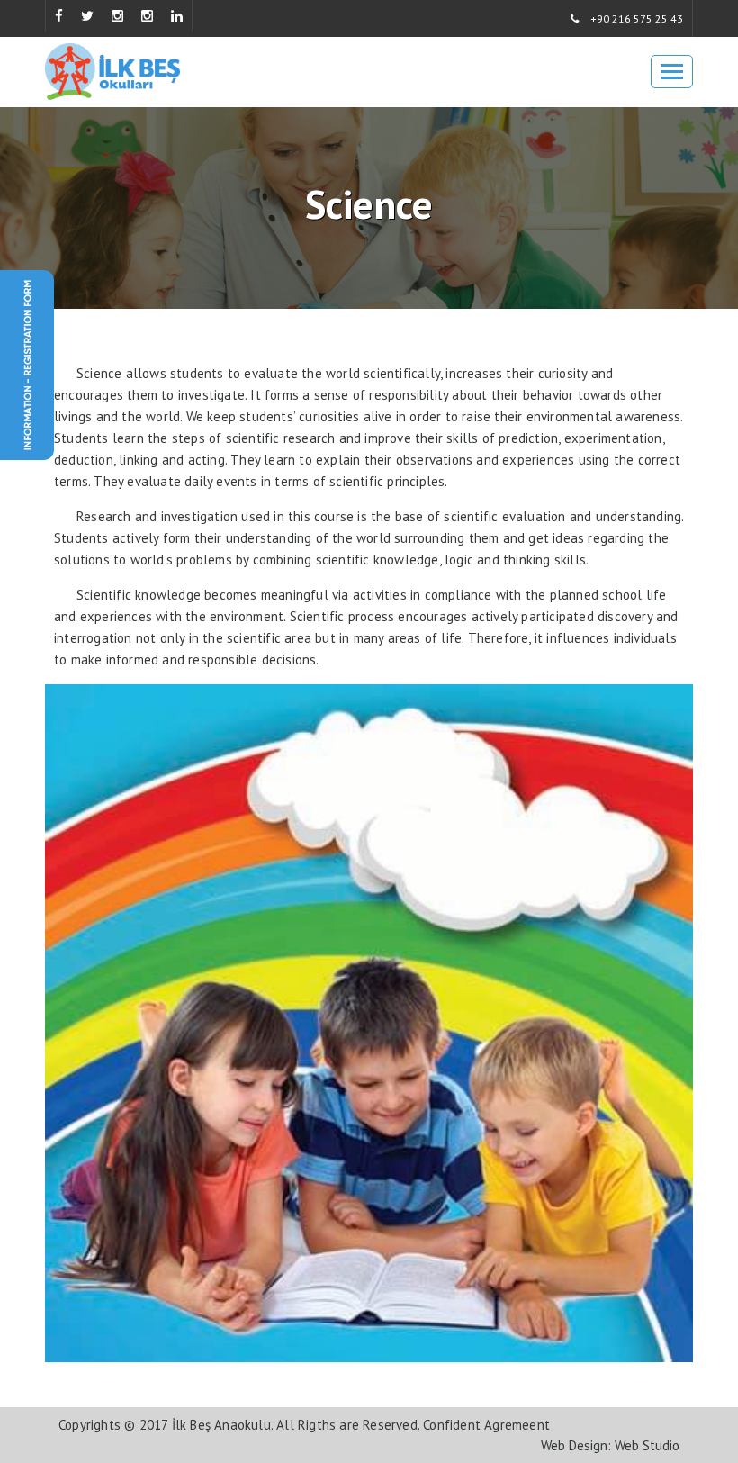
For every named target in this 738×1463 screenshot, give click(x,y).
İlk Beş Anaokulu (221, 1424)
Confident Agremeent (486, 1424)
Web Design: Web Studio (610, 1445)
